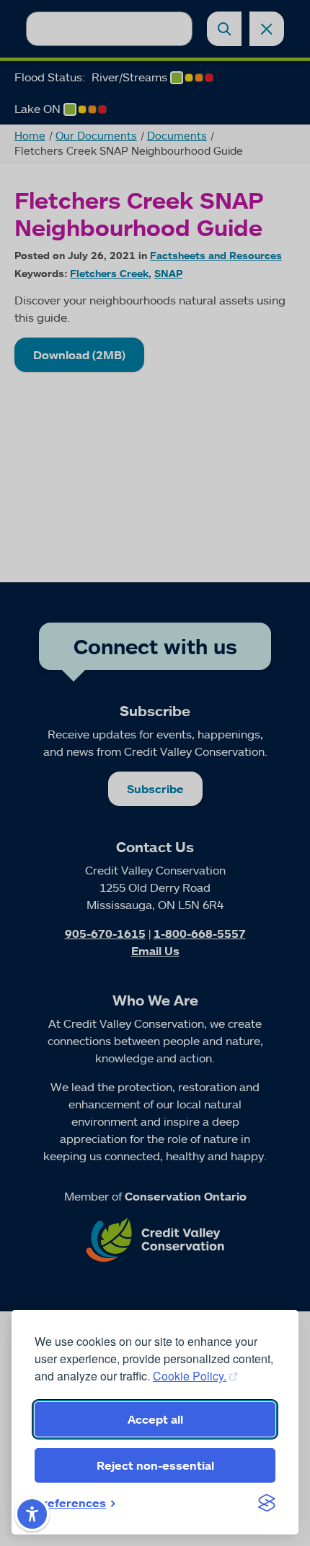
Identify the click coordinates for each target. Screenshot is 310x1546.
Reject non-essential (155, 1465)
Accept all (155, 1419)
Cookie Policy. (189, 1376)
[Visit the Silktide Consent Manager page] (266, 1502)
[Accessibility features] (32, 1514)
